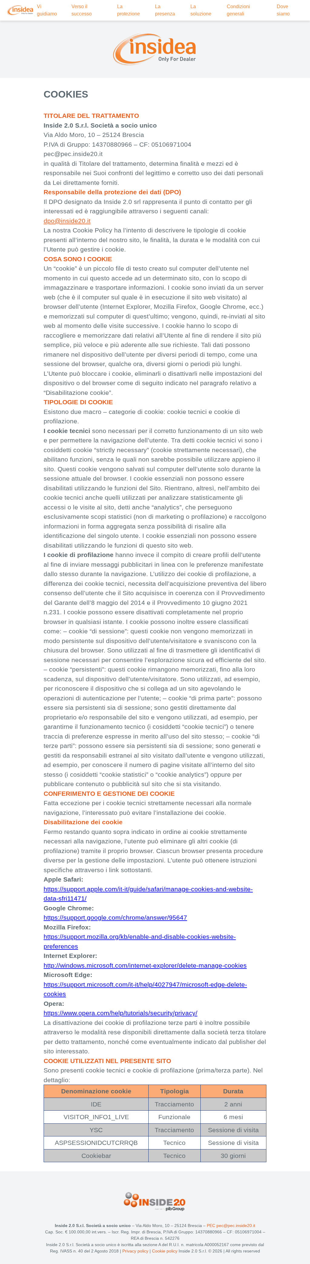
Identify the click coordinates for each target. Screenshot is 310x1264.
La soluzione (200, 10)
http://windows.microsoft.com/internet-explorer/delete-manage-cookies (145, 965)
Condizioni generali (238, 10)
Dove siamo (283, 10)
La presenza (165, 10)
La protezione (128, 10)
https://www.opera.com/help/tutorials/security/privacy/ (120, 1012)
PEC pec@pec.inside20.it (231, 1225)
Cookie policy (165, 1251)
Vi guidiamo (47, 10)
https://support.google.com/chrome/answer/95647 (115, 917)
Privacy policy (135, 1251)
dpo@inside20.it (67, 220)
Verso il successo (81, 10)
